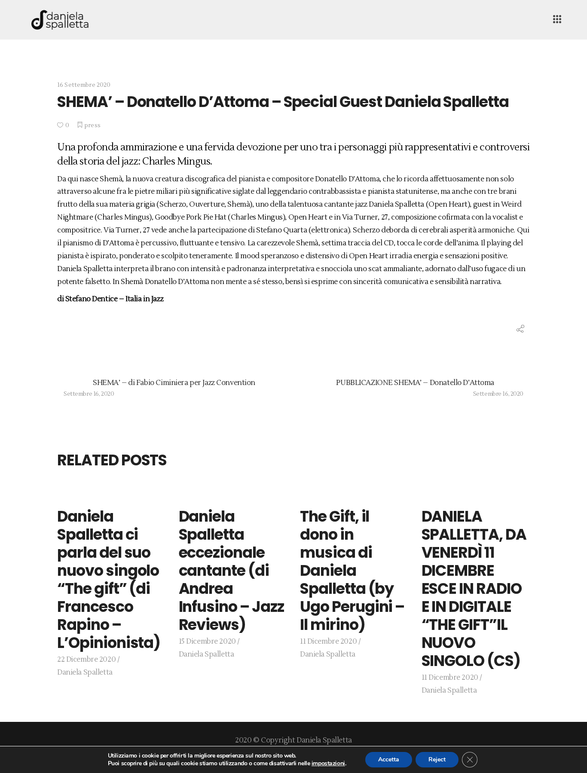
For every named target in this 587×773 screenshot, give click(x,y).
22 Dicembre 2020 (86, 659)
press (92, 125)
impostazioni (328, 763)
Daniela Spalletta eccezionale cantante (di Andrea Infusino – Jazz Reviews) (231, 570)
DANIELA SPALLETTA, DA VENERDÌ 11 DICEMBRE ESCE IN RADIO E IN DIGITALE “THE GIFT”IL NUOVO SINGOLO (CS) (474, 588)
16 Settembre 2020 (83, 85)
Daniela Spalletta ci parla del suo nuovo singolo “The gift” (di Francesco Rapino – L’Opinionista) (108, 579)
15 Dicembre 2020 (207, 641)
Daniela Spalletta (85, 672)
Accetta (388, 759)
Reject (437, 759)
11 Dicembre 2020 (328, 641)
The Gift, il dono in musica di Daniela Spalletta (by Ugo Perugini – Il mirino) (352, 570)
